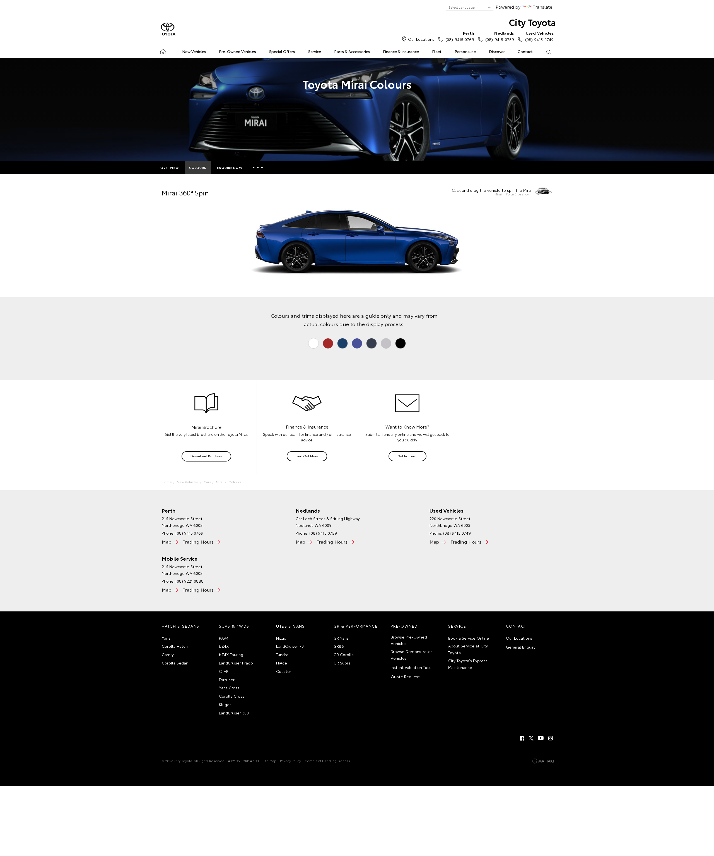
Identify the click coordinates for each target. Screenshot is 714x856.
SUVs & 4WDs (234, 626)
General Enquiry (521, 647)
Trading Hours (198, 541)
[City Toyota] (167, 29)
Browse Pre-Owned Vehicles (409, 640)
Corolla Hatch (175, 646)
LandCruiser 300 (234, 713)
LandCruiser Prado (236, 663)
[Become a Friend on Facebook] (522, 738)
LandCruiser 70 (290, 646)
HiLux (281, 638)
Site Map (269, 760)
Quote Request (405, 676)
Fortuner (227, 679)
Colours (198, 167)
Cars (207, 481)
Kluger (225, 704)
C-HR (223, 671)
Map (166, 541)
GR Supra (342, 663)
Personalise (465, 51)
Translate (542, 6)
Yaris (166, 638)
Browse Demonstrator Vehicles (411, 655)
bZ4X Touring (231, 654)
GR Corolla (344, 654)
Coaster (283, 671)
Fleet (437, 51)
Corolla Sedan (175, 663)
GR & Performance (356, 626)
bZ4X (224, 646)
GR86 (339, 646)
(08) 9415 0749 (539, 36)
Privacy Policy (290, 760)
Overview (169, 167)
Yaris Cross (229, 687)
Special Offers (282, 51)
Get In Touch (407, 455)
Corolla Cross (231, 696)
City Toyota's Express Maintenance (468, 664)
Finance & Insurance (401, 51)
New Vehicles (194, 51)
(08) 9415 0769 (459, 36)
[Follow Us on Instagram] (550, 738)
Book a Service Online (468, 638)
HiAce (281, 663)
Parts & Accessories (352, 51)
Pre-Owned (404, 626)
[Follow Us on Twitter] (532, 738)
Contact (525, 51)
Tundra (282, 654)
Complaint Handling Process (327, 760)
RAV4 (223, 638)
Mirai (219, 481)
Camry (168, 654)
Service (314, 51)
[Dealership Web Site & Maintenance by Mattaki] (543, 761)
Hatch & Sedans (180, 626)
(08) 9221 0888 (189, 581)
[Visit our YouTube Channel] (541, 738)
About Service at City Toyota (468, 649)
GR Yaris (341, 638)
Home (162, 50)
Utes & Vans (290, 626)
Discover (497, 51)
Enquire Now (229, 167)
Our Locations (421, 39)
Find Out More (307, 455)
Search (548, 51)
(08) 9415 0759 (499, 36)
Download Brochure (206, 455)
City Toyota (532, 22)
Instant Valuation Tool (411, 667)
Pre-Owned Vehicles (237, 51)
